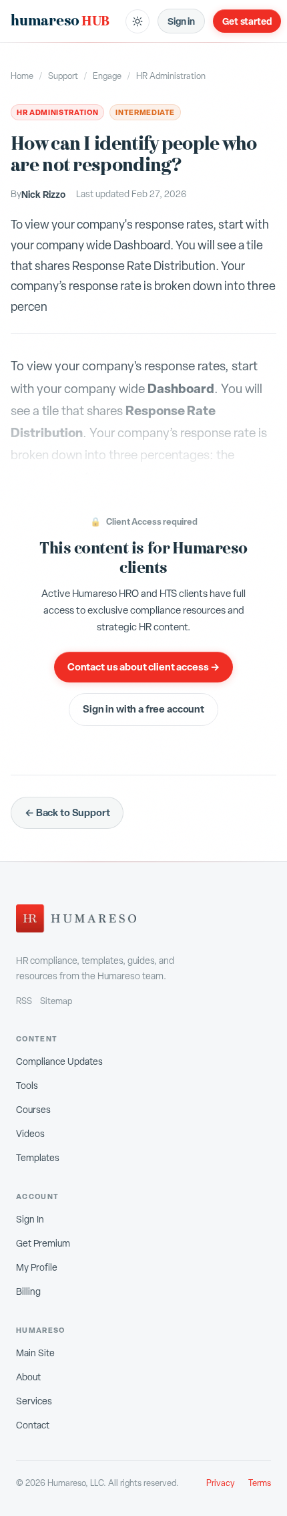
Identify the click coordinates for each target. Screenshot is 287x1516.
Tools (27, 1086)
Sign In (30, 1219)
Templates (37, 1158)
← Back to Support (67, 812)
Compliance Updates (59, 1061)
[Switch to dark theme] (137, 21)
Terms (259, 1483)
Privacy (220, 1483)
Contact (32, 1425)
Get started (246, 21)
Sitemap (56, 1001)
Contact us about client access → (143, 667)
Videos (30, 1134)
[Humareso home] (76, 918)
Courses (33, 1110)
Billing (28, 1291)
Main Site (35, 1353)
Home (22, 76)
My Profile (36, 1267)
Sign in (181, 21)
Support (63, 76)
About (28, 1377)
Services (34, 1401)
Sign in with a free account (143, 709)
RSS (24, 1001)
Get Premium (43, 1243)
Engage (107, 76)
